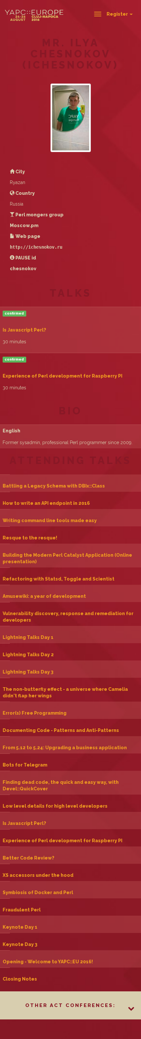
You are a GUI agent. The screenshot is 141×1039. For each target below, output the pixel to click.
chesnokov (23, 268)
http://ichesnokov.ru (36, 247)
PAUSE (22, 257)
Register (118, 14)
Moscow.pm (24, 225)
